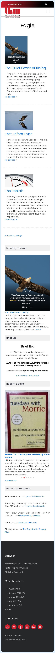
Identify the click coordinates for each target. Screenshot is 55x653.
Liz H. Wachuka (30, 563)
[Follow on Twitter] (14, 626)
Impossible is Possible (34, 496)
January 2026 (15, 593)
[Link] (33, 626)
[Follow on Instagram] (27, 626)
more (38, 329)
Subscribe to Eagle (14, 235)
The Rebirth (14, 190)
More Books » (11, 480)
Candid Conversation (27, 522)
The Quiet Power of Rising (25, 68)
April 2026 (13, 589)
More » (8, 609)
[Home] (13, 12)
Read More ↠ (11, 96)
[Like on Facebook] (20, 626)
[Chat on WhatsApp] (7, 626)
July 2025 (13, 601)
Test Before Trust (18, 134)
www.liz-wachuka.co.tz (15, 639)
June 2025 (13, 605)
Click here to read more (27, 375)
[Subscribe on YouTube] (40, 626)
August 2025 (15, 597)
